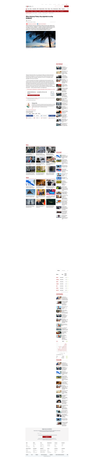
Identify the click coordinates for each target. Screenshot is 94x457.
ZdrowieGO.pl (54, 4)
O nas (32, 454)
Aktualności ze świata (28, 452)
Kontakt (27, 454)
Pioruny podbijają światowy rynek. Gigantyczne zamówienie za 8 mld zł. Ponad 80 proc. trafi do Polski (30, 154)
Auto (55, 451)
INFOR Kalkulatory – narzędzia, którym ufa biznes (37, 92)
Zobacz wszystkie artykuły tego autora (31, 109)
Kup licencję (36, 98)
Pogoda (55, 452)
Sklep (67, 4)
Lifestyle (27, 11)
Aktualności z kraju (28, 451)
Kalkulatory (41, 448)
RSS (67, 454)
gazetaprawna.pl (63, 4)
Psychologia (44, 11)
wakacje (33, 113)
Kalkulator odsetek (42, 451)
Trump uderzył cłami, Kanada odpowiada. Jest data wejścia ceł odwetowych (50, 197)
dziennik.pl (46, 4)
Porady (62, 452)
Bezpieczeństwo (28, 448)
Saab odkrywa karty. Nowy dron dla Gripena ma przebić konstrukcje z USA (30, 206)
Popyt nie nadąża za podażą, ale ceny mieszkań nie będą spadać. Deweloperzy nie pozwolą (31, 112)
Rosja (26, 444)
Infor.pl (48, 448)
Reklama (37, 454)
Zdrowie (48, 11)
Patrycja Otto (29, 20)
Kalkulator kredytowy (42, 452)
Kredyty (34, 451)
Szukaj (67, 6)
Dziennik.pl (56, 448)
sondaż (30, 113)
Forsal (26, 14)
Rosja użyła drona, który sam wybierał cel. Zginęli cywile (30, 196)
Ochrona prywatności (44, 454)
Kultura (55, 11)
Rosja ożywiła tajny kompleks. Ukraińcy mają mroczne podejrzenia (40, 206)
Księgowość (48, 451)
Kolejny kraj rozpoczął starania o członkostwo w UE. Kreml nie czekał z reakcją (30, 187)
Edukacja (32, 11)
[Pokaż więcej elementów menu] (68, 9)
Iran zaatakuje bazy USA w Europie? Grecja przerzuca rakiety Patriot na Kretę (50, 206)
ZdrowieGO (63, 448)
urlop (36, 113)
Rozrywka (51, 11)
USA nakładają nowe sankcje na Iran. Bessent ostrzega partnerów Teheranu (40, 187)
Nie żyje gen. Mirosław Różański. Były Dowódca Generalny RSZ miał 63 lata (50, 154)
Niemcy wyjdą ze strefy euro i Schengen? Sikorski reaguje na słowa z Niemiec (30, 164)
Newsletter (59, 4)
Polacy (39, 113)
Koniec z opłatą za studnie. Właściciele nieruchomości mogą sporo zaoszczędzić (50, 174)
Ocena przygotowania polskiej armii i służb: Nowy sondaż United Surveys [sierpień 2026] (30, 174)
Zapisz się (47, 436)
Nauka (58, 11)
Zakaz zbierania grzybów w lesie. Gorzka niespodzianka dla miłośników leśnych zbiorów (40, 174)
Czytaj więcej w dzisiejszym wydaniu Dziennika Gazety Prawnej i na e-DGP (41, 89)
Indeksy (62, 444)
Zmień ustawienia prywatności (60, 454)
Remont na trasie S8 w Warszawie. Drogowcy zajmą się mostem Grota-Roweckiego (40, 154)
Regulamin (51, 454)
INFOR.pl (42, 4)
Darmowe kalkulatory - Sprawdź (33, 95)
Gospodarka (34, 448)
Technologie (61, 11)
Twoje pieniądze (35, 452)
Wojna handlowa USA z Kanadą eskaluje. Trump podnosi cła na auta (40, 197)
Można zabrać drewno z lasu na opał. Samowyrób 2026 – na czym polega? (51, 164)
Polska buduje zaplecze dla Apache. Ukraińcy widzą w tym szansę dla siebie (40, 164)
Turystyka (40, 11)
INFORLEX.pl (50, 4)
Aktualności (35, 11)
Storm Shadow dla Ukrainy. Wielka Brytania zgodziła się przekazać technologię (50, 187)
